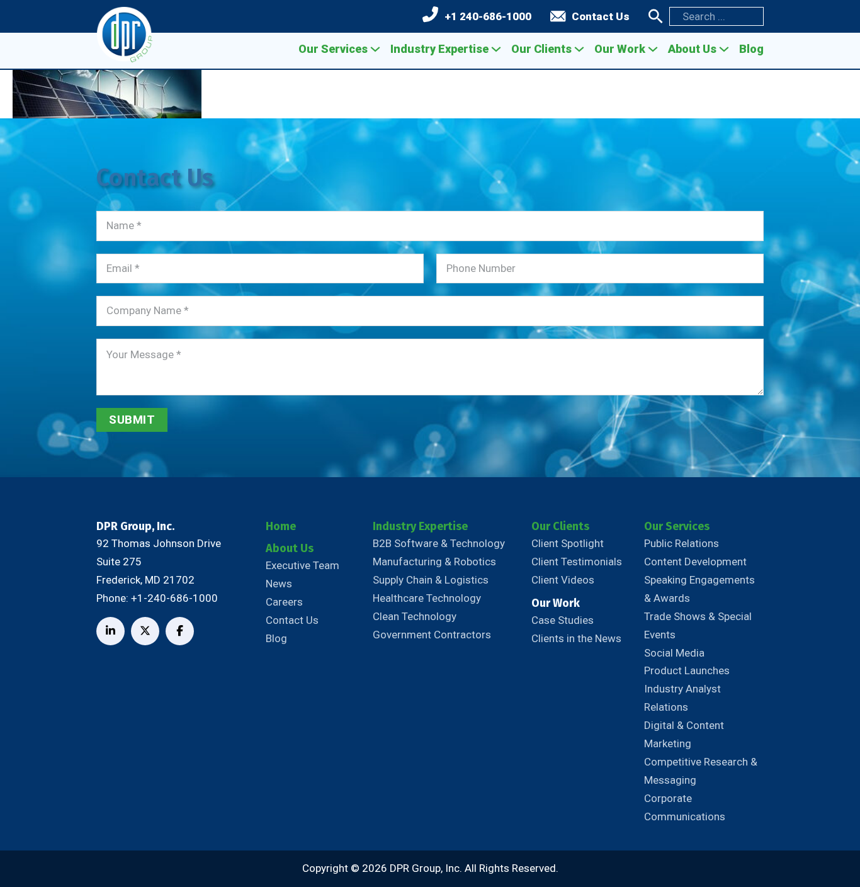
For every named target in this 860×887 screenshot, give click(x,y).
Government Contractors (432, 634)
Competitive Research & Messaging (700, 770)
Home (281, 526)
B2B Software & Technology (439, 543)
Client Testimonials (576, 561)
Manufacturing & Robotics (434, 561)
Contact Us (601, 16)
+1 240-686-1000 (487, 16)
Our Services (333, 48)
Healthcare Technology (427, 598)
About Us (692, 48)
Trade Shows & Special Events (698, 625)
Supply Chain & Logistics (431, 579)
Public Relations (681, 543)
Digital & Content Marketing (684, 734)
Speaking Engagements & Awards (699, 588)
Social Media (674, 653)
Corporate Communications (684, 807)
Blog (751, 48)
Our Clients (541, 48)
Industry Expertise (439, 48)
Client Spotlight (567, 543)
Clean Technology (414, 616)
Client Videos (562, 579)
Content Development (695, 561)
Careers (284, 602)
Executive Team (302, 565)
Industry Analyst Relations (682, 697)
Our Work (619, 48)
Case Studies (562, 620)
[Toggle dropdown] (375, 49)
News (279, 583)
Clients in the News (576, 638)
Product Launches (687, 670)
